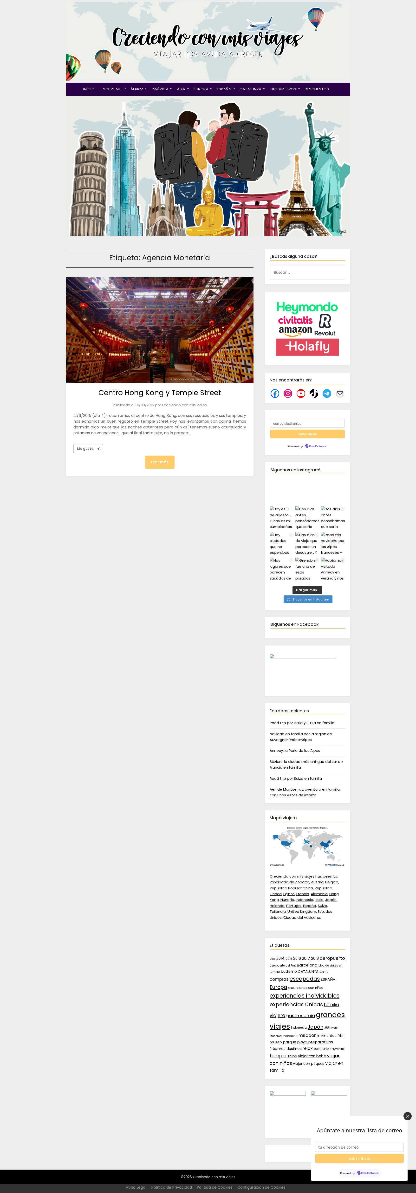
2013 (272, 959)
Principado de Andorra (289, 882)
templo (278, 1056)
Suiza (322, 905)
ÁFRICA (137, 89)
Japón (331, 899)
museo (276, 1042)
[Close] (407, 1116)
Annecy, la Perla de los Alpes (295, 750)
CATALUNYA (250, 89)
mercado (290, 1036)
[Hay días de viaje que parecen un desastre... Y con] (307, 544)
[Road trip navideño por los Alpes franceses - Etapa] (333, 544)
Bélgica (331, 882)
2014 (280, 958)
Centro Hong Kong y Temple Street (159, 392)
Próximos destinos (286, 1048)
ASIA (181, 89)
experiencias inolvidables (304, 996)
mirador (307, 1035)
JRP (327, 1028)
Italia (319, 899)
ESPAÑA (224, 89)
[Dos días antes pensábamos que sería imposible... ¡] (333, 518)
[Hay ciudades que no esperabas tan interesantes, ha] (282, 544)
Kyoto (334, 1028)
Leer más (160, 462)
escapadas (305, 979)
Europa (278, 987)
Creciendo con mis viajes (184, 404)
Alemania (319, 893)
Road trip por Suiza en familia (296, 778)
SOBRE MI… (112, 89)
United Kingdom (301, 911)
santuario (321, 1048)
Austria (317, 882)
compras (279, 979)
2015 (289, 959)
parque (289, 1042)
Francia (302, 893)
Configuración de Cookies (261, 1187)
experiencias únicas (296, 1004)
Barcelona (307, 965)
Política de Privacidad (171, 1187)
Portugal (293, 905)
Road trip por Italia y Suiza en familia (302, 722)
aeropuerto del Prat (283, 965)
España (309, 905)
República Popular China (291, 888)
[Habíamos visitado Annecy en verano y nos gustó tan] (333, 570)
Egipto (289, 893)
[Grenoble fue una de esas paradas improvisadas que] (307, 570)
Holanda (277, 905)
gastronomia (300, 1016)
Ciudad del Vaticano (301, 917)
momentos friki (330, 1035)
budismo (289, 971)
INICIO (88, 89)
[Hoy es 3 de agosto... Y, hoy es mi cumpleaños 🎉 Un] (282, 518)
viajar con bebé (312, 1056)
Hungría (287, 899)
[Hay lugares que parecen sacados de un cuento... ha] (282, 570)
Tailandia (278, 911)
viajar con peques (308, 1063)
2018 (315, 958)
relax (307, 1048)
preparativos (320, 1042)
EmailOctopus (317, 446)
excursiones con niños (306, 988)
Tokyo (292, 1056)
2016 (297, 958)
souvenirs (337, 1049)
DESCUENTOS (317, 89)
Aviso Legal (136, 1187)
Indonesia (304, 899)
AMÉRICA (160, 89)
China (324, 972)
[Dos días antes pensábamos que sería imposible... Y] (307, 518)
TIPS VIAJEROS (283, 89)
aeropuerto (332, 958)
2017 (306, 958)
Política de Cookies (215, 1187)
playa (302, 1042)
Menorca (276, 1036)
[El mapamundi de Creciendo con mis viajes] (307, 864)
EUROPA (201, 89)
